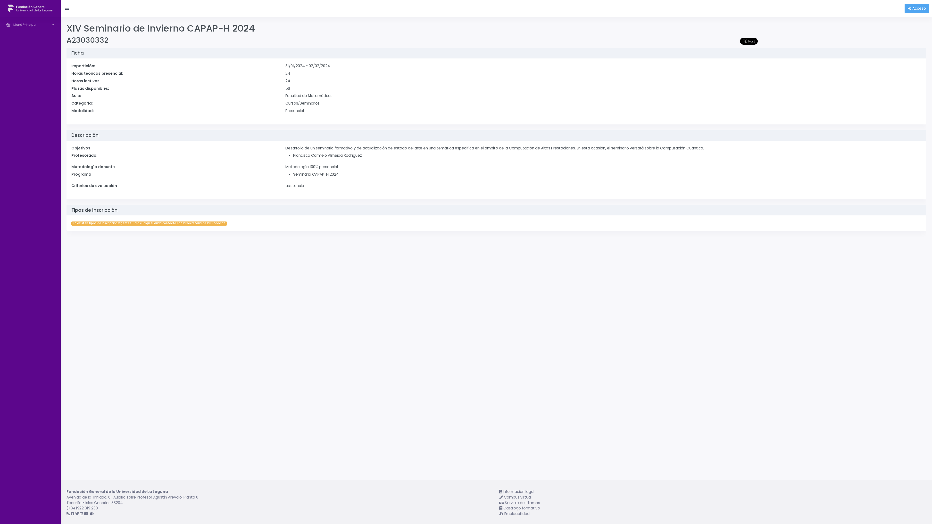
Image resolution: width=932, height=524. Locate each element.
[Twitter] (77, 513)
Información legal (518, 491)
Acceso (918, 8)
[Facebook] (72, 513)
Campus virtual (517, 497)
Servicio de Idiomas (522, 502)
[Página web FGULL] (92, 513)
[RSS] (68, 513)
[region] (30, 270)
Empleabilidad (516, 513)
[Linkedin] (81, 513)
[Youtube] (86, 513)
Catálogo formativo (521, 508)
